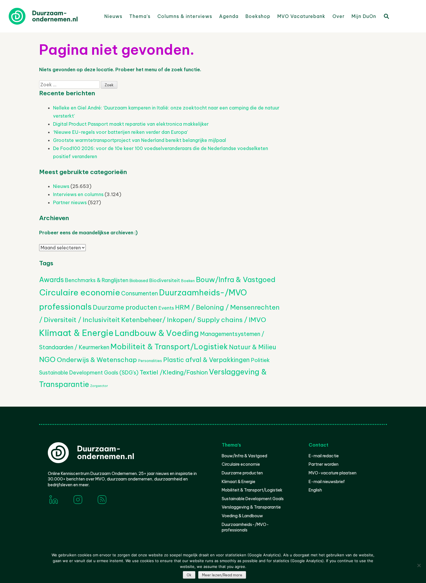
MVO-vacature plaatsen (332, 473)
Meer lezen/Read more (222, 575)
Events (166, 308)
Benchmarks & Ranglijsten (96, 280)
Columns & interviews (184, 16)
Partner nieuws (70, 202)
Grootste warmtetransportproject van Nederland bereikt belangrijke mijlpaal (139, 140)
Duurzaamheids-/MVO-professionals (245, 527)
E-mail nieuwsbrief (327, 481)
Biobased (139, 280)
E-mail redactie (324, 455)
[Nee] (419, 565)
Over (338, 16)
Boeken (188, 280)
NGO (47, 359)
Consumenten (139, 293)
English (315, 490)
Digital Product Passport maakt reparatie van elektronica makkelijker (131, 124)
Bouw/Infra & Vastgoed (235, 279)
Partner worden (323, 464)
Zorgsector (99, 386)
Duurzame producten (125, 307)
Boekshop (257, 16)
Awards (51, 279)
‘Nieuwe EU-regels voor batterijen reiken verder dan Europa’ (120, 132)
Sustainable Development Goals (253, 498)
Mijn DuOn (364, 16)
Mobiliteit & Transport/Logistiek (169, 346)
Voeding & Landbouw (242, 515)
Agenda (229, 16)
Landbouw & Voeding (157, 333)
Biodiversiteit (164, 280)
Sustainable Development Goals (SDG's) (89, 372)
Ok (189, 575)
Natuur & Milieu (252, 347)
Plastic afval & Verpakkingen (206, 360)
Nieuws (113, 16)
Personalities (150, 360)
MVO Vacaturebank (301, 16)
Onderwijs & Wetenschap (97, 359)
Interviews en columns (78, 194)
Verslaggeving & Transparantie (251, 507)
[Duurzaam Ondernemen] (52, 16)
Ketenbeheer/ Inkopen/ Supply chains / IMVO (193, 319)
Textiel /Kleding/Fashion (174, 372)
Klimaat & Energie (76, 333)
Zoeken (386, 16)
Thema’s (139, 16)
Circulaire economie (79, 292)
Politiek (260, 360)
